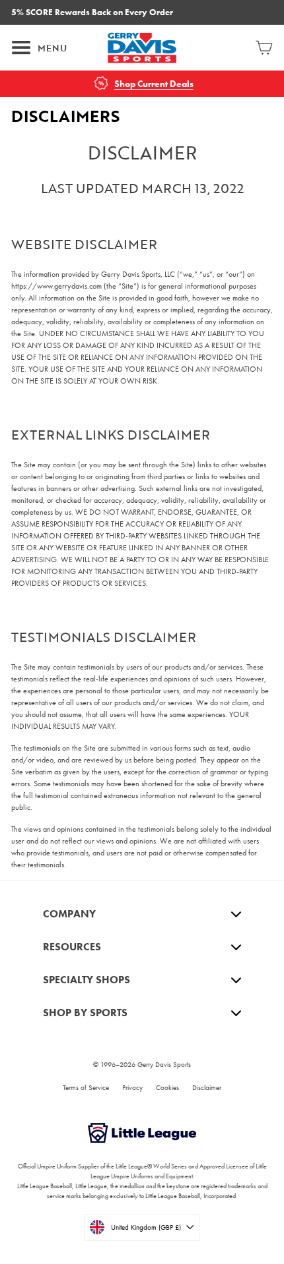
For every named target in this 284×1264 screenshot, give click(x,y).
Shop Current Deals (154, 84)
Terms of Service (86, 1087)
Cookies (167, 1087)
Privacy (132, 1087)
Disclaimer (206, 1087)
